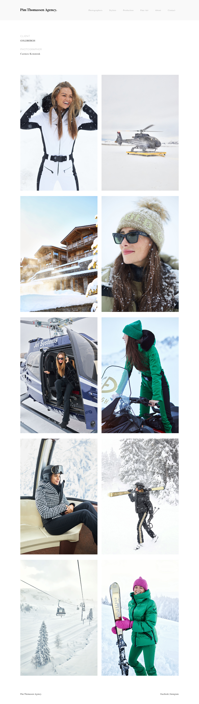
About (158, 10)
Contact (171, 10)
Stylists (112, 10)
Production (128, 10)
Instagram (174, 693)
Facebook (164, 693)
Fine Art (144, 10)
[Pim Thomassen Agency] (38, 11)
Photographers (95, 10)
